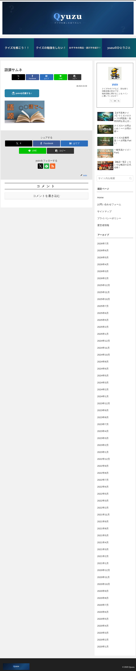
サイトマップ (104, 211)
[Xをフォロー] (40, 166)
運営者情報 (103, 225)
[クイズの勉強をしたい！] (51, 47)
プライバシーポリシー (109, 218)
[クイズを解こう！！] (17, 47)
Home (100, 197)
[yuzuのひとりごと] (119, 47)
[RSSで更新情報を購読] (52, 166)
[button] (74, 77)
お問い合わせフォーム (109, 204)
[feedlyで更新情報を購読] (46, 166)
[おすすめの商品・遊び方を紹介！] (85, 47)
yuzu (115, 84)
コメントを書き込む (46, 196)
